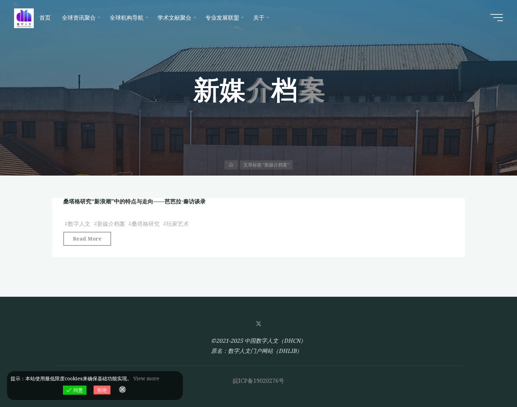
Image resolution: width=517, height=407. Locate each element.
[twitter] (258, 323)
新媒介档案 (111, 224)
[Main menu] (496, 17)
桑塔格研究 (146, 224)
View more (146, 378)
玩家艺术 (177, 224)
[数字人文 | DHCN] (24, 17)
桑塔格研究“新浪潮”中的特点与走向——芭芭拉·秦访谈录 (134, 201)
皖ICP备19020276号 (258, 381)
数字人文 (79, 224)
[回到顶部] (489, 379)
